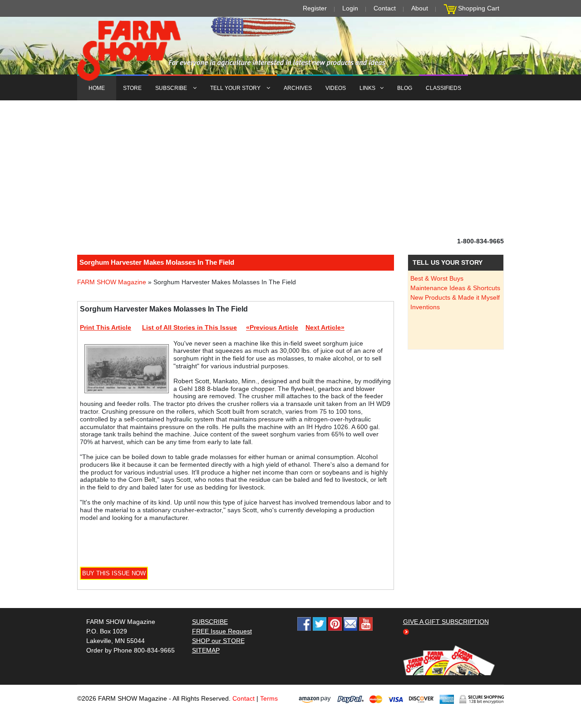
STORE (132, 88)
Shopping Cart (478, 8)
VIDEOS (335, 88)
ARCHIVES (298, 88)
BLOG (404, 88)
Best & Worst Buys (436, 278)
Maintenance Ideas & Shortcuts (455, 288)
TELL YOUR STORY (236, 88)
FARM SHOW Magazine (111, 282)
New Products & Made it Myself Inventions (455, 302)
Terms (269, 698)
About (419, 8)
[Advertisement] (290, 168)
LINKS (367, 88)
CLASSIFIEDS (443, 88)
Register (315, 8)
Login (350, 8)
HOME (97, 88)
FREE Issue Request (222, 631)
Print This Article (105, 327)
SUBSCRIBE (171, 88)
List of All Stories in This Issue (189, 327)
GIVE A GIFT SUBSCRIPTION (446, 621)
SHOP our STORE (218, 640)
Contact (385, 8)
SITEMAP (206, 650)
